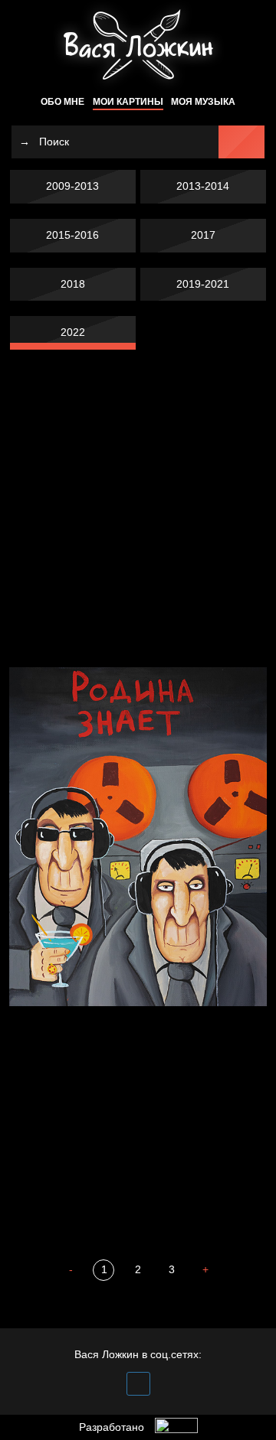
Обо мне (62, 101)
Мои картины (128, 101)
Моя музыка (203, 101)
